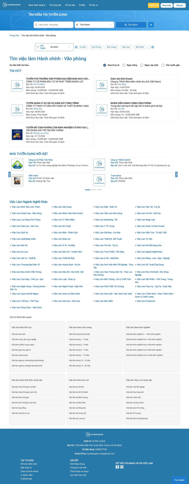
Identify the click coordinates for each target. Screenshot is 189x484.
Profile (82, 5)
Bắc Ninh (140, 47)
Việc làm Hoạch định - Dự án (66, 264)
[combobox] (95, 25)
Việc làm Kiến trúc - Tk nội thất (151, 232)
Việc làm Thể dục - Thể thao (25, 301)
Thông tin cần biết (78, 467)
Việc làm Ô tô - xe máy (64, 245)
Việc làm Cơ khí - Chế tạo (149, 213)
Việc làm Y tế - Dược (105, 226)
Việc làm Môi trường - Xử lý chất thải (113, 279)
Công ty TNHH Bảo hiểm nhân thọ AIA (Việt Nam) (136, 81)
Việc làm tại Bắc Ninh (77, 403)
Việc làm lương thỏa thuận (79, 334)
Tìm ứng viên (55, 5)
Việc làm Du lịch (20, 252)
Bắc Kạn (126, 47)
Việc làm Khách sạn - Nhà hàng (27, 213)
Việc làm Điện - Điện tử (106, 207)
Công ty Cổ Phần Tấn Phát (41, 160)
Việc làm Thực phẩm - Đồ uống (109, 252)
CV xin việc (70, 5)
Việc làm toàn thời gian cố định (24, 387)
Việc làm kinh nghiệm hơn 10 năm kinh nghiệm (144, 355)
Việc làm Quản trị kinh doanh (151, 226)
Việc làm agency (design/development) (27, 366)
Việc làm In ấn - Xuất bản (107, 258)
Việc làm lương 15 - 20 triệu (79, 366)
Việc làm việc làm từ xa (21, 413)
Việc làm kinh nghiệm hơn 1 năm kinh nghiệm (144, 339)
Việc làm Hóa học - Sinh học (66, 301)
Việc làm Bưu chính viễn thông (26, 272)
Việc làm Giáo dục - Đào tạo (25, 226)
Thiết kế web (26, 479)
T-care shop (116, 175)
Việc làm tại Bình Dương (78, 397)
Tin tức (92, 5)
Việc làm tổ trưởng (133, 413)
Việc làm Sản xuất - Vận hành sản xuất (113, 294)
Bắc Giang (111, 47)
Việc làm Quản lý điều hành (66, 294)
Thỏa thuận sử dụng (79, 471)
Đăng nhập (166, 5)
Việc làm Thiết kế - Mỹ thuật (108, 239)
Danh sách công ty (37, 5)
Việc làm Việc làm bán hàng (108, 213)
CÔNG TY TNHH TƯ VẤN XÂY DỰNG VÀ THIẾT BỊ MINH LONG (57, 106)
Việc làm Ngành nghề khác (149, 252)
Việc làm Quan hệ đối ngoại (25, 294)
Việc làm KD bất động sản (149, 245)
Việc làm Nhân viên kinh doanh (68, 213)
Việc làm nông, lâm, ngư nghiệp (24, 339)
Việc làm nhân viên (133, 397)
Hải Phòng (96, 47)
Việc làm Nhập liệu (146, 220)
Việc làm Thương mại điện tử (26, 264)
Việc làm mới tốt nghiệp (135, 387)
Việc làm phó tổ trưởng (135, 408)
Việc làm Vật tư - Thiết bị (23, 258)
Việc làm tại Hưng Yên (77, 413)
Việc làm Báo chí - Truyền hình (67, 252)
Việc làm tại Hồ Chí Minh (78, 392)
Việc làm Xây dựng (62, 207)
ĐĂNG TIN (153, 5)
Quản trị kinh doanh (29, 471)
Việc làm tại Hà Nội (76, 387)
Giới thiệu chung (77, 464)
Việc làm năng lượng (20, 355)
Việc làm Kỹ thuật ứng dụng (150, 264)
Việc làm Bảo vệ (19, 245)
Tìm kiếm (132, 24)
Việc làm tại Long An (77, 418)
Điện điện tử (26, 467)
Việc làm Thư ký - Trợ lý (106, 245)
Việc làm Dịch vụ (20, 232)
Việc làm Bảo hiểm (104, 301)
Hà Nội (82, 47)
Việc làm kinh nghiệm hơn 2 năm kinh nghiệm (144, 345)
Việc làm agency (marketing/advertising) (28, 360)
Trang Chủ (14, 35)
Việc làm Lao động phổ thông (26, 220)
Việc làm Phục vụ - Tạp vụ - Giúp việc (154, 286)
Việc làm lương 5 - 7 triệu (78, 350)
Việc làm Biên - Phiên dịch (65, 232)
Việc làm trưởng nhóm (135, 403)
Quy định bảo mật (78, 475)
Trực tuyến (179, 480)
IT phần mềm (27, 475)
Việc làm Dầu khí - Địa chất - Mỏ (68, 272)
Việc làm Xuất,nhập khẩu (24, 239)
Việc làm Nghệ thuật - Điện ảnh (68, 286)
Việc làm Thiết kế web (63, 258)
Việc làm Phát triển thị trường (109, 286)
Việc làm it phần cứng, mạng (23, 345)
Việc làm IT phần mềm (64, 220)
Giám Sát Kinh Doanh (121, 78)
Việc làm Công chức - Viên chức (27, 307)
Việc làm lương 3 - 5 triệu (78, 345)
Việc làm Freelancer (146, 301)
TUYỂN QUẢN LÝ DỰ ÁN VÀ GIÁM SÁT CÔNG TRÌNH (52, 103)
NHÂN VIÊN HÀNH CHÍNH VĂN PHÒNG (131, 103)
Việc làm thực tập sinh (135, 392)
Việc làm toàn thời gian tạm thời (24, 392)
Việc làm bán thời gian (20, 397)
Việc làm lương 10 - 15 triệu (79, 360)
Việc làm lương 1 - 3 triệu (78, 339)
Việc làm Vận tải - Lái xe (148, 207)
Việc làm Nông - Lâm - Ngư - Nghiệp (153, 258)
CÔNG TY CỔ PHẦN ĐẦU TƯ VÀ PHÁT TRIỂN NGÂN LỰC (54, 81)
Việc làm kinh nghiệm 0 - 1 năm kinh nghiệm (143, 334)
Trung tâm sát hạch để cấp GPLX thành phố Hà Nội (136, 106)
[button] (9, 181)
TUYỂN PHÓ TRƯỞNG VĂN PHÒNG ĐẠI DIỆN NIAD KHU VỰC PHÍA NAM (57, 78)
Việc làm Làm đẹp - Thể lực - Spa (27, 279)
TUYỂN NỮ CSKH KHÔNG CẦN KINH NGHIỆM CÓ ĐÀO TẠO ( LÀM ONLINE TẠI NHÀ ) (56, 127)
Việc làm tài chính (18, 334)
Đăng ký (179, 5)
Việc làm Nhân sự (61, 239)
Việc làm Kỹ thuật (62, 226)
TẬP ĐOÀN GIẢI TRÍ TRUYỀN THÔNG (45, 130)
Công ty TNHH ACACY (121, 160)
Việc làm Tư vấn (144, 239)
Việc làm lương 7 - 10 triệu (79, 355)
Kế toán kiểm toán (29, 464)
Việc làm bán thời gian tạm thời (24, 403)
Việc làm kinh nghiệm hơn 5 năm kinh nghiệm (144, 350)
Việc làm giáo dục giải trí (21, 350)
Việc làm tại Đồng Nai (77, 408)
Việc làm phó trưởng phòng (137, 418)
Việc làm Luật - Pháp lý (64, 279)
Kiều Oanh (33, 175)
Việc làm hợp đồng (19, 408)
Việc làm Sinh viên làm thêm (26, 207)
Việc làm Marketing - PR (106, 220)
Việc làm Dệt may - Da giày (107, 232)
